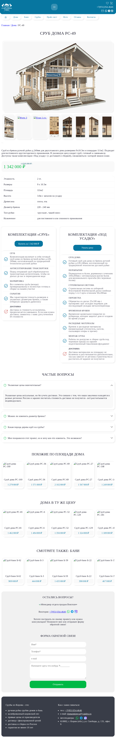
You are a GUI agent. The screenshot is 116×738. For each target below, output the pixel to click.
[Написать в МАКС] (112, 11)
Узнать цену (87, 248)
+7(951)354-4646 (105, 7)
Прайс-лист (52, 17)
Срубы (38, 17)
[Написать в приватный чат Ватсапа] (106, 11)
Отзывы (77, 17)
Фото (65, 17)
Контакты (91, 17)
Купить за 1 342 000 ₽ (28, 244)
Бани (26, 17)
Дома (15, 17)
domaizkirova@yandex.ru (79, 714)
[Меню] (54, 7)
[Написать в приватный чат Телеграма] (109, 11)
